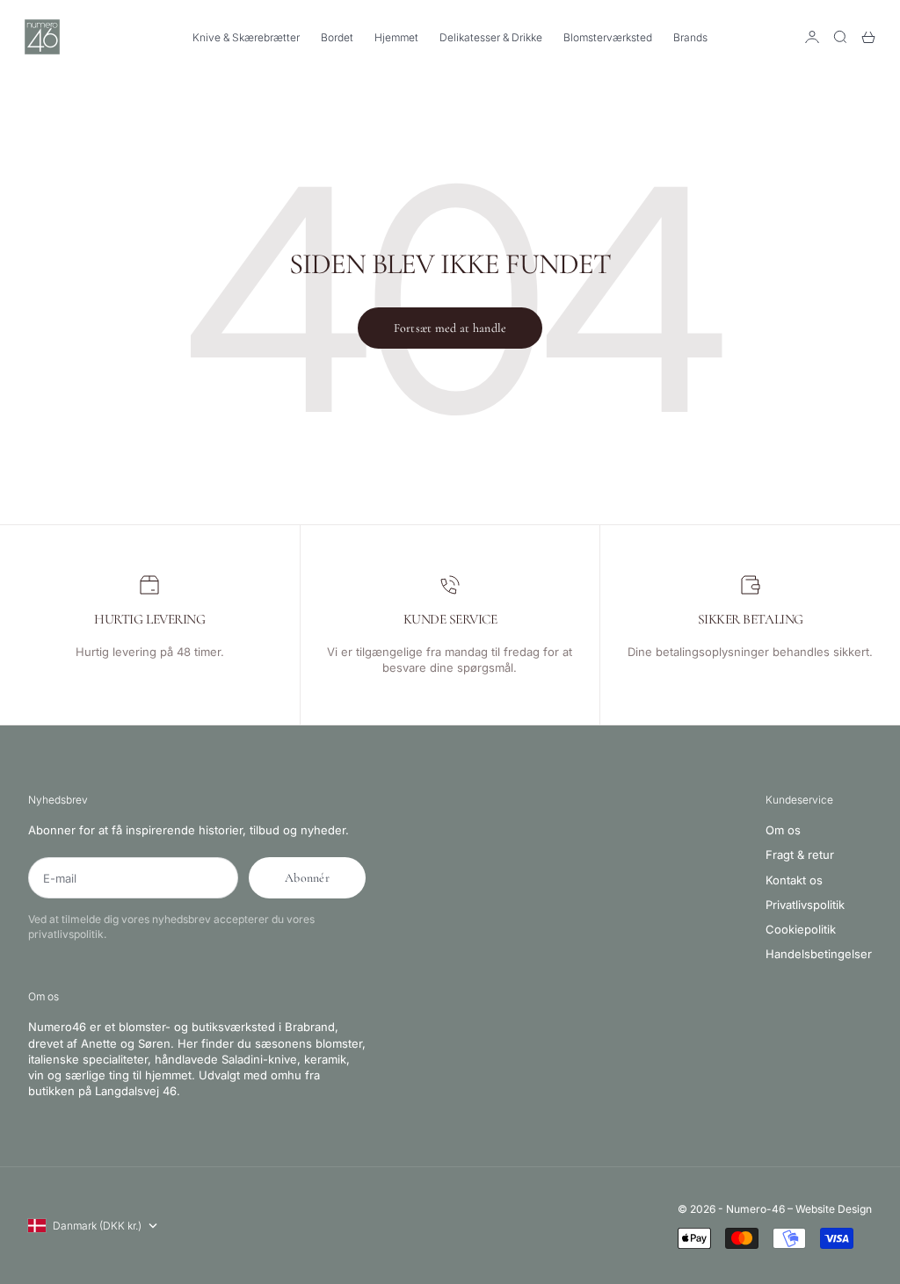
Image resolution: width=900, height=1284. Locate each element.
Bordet (337, 37)
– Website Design (830, 1208)
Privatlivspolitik (805, 905)
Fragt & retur (800, 855)
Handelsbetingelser (819, 954)
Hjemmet (396, 37)
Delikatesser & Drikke (490, 37)
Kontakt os (794, 880)
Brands (690, 37)
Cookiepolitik (801, 929)
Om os (783, 830)
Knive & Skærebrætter (246, 37)
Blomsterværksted (607, 37)
